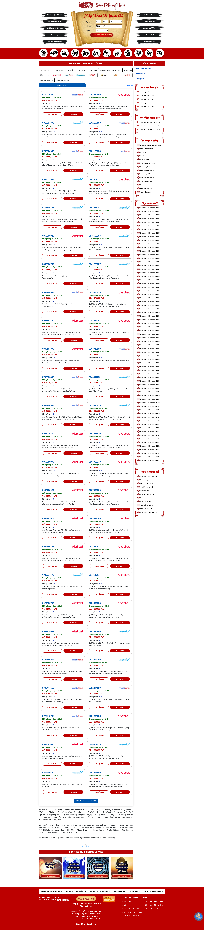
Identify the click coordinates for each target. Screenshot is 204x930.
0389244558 (95, 716)
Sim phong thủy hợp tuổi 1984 (150, 258)
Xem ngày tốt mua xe (147, 177)
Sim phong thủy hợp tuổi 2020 (150, 460)
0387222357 (95, 320)
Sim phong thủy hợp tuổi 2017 (150, 449)
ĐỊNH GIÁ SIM (135, 891)
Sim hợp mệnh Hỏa (149, 34)
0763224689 (48, 151)
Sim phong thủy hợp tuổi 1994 (150, 294)
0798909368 (48, 377)
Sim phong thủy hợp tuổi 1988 (150, 273)
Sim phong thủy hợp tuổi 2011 (150, 428)
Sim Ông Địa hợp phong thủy (150, 129)
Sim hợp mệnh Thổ (149, 41)
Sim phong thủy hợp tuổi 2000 (150, 312)
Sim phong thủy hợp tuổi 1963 (150, 363)
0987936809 (95, 772)
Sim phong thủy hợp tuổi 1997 (150, 305)
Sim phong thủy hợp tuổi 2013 (150, 435)
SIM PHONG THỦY (119, 891)
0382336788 (95, 603)
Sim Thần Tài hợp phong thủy (150, 126)
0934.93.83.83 (86, 898)
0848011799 (95, 377)
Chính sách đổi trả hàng (154, 905)
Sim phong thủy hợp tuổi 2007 (150, 413)
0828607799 (95, 744)
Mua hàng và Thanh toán (133, 912)
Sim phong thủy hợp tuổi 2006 (150, 410)
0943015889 (48, 179)
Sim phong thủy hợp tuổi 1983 (150, 254)
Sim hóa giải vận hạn (54, 34)
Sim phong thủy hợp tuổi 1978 (150, 236)
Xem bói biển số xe (146, 149)
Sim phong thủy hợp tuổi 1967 (150, 377)
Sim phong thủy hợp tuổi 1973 (150, 218)
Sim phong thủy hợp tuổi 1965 (150, 370)
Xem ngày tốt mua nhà (147, 170)
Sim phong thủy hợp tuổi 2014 (150, 439)
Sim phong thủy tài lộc (55, 21)
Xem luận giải (52, 114)
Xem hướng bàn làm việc (148, 480)
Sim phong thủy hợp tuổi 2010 (150, 424)
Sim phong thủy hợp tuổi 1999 (150, 388)
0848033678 (48, 575)
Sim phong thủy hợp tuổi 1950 (150, 316)
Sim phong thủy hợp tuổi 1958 (150, 345)
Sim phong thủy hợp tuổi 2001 (150, 392)
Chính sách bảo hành (153, 909)
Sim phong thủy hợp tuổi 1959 (150, 348)
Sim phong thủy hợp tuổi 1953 (150, 327)
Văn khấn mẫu (145, 490)
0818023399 (95, 659)
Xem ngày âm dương (147, 181)
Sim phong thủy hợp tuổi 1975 (150, 226)
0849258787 (95, 264)
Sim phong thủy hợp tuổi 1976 (150, 229)
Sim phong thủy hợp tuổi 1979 (150, 240)
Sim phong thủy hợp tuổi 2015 (150, 442)
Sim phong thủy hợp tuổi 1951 (150, 319)
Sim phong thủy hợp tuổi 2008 (150, 417)
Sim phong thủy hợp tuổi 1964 (150, 366)
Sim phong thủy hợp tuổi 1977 (150, 233)
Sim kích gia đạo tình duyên (55, 28)
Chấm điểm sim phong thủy (55, 41)
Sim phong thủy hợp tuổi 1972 (150, 215)
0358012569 (95, 94)
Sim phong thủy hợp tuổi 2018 (150, 453)
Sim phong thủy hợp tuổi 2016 (150, 446)
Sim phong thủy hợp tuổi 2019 (150, 457)
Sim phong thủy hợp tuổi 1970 (150, 208)
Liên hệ (126, 905)
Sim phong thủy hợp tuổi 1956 (150, 338)
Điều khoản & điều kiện (132, 909)
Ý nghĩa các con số (146, 487)
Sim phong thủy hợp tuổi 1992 (150, 287)
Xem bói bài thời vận (147, 185)
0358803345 (48, 236)
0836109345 (48, 207)
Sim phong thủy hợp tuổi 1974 (150, 222)
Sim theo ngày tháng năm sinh (150, 145)
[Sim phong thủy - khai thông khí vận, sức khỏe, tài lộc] (102, 6)
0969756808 (48, 546)
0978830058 (95, 292)
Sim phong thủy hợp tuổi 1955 (150, 334)
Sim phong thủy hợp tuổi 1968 (150, 381)
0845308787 (48, 264)
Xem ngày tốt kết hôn (147, 167)
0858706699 (48, 772)
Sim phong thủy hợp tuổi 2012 (150, 431)
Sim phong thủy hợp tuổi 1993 (150, 291)
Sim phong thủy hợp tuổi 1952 (150, 323)
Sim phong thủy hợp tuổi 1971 (150, 211)
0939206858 (48, 405)
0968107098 (48, 349)
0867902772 (95, 179)
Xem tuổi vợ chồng (146, 505)
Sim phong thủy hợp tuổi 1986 (150, 265)
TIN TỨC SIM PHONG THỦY (153, 891)
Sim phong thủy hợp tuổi (148, 476)
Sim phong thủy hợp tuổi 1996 (150, 301)
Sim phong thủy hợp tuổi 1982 (150, 251)
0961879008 (48, 631)
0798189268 (48, 659)
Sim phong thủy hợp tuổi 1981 (150, 247)
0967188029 (48, 490)
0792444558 (48, 688)
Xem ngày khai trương (147, 163)
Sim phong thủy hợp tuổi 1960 (150, 352)
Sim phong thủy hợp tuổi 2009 (150, 421)
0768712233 (95, 349)
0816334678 (48, 123)
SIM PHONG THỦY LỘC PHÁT (51, 891)
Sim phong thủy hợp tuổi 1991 (150, 283)
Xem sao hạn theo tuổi (147, 494)
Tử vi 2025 (143, 152)
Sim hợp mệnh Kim (149, 14)
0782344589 (95, 688)
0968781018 (48, 518)
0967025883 (48, 744)
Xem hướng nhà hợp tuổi (148, 512)
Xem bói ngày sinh (146, 188)
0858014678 (95, 405)
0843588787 (95, 236)
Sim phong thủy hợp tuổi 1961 (150, 356)
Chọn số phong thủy (102, 35)
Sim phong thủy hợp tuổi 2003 (150, 399)
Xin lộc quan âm (145, 156)
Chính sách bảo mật (131, 916)
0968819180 (95, 518)
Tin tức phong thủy (146, 483)
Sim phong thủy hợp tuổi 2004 (150, 403)
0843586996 (95, 631)
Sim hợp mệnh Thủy (149, 28)
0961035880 (48, 433)
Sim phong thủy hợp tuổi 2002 (150, 395)
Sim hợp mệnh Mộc (149, 21)
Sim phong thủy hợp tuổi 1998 (150, 309)
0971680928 (95, 546)
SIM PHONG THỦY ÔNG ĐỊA (100, 891)
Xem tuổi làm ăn (145, 498)
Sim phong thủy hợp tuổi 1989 (150, 276)
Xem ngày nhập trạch (147, 174)
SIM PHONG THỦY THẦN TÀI (76, 891)
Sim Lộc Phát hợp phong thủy (150, 122)
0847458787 (95, 207)
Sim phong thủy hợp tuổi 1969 (150, 384)
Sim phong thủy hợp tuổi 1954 (150, 330)
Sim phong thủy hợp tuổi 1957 (150, 341)
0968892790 (48, 320)
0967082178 (95, 462)
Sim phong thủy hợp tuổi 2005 (150, 406)
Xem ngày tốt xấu (146, 159)
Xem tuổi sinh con (146, 508)
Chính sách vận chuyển (154, 901)
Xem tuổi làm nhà (146, 501)
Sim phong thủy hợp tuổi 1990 (150, 280)
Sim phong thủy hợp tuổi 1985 (150, 262)
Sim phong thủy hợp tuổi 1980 (150, 244)
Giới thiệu (127, 901)
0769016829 (48, 94)
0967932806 (95, 490)
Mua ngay (73, 114)
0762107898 (95, 123)
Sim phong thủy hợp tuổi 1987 (150, 269)
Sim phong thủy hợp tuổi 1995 (150, 298)
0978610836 (95, 575)
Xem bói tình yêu (146, 192)
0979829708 (48, 603)
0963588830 (95, 433)
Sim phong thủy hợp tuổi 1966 (150, 374)
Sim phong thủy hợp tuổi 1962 (150, 359)
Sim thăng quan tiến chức (54, 14)
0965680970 (48, 462)
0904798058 (48, 292)
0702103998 (95, 151)
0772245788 (48, 716)
